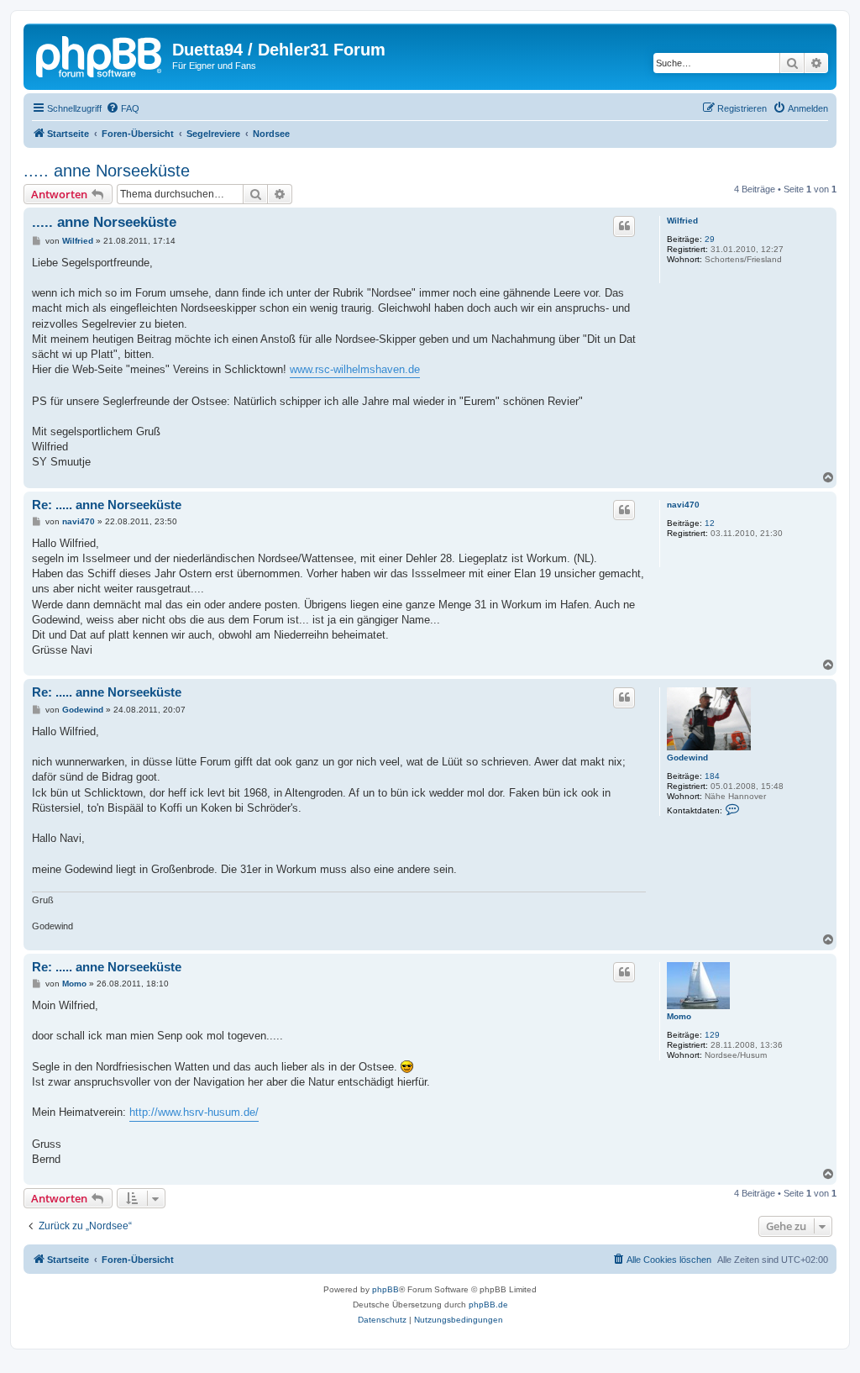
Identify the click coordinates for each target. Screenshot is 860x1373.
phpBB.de (488, 1304)
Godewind (687, 757)
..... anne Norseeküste (107, 170)
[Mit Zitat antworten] (624, 226)
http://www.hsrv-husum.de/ (194, 1112)
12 (710, 523)
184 (712, 776)
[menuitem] (122, 108)
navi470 (683, 504)
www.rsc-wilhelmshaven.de (355, 369)
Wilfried (682, 220)
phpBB (385, 1289)
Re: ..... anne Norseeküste (106, 504)
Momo (679, 1016)
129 (712, 1034)
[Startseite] (100, 55)
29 (710, 239)
